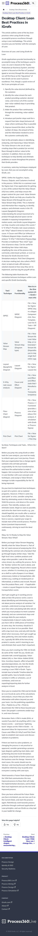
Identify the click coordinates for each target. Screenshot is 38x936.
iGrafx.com (6, 902)
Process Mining (8, 884)
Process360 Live (8, 880)
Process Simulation (9, 891)
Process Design (8, 862)
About (4, 906)
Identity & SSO (7, 865)
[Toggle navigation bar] (3, 3)
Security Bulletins (8, 869)
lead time (22, 655)
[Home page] (4, 9)
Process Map (31, 239)
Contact (5, 909)
